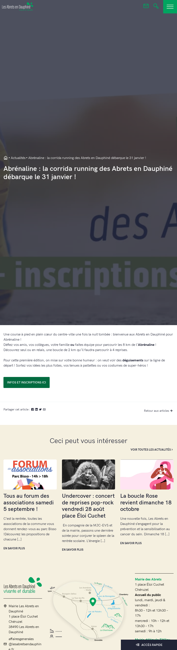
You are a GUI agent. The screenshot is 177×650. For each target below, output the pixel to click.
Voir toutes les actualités (151, 449)
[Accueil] (22, 585)
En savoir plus (14, 548)
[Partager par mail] (44, 409)
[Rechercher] (156, 7)
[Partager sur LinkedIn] (37, 409)
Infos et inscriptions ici (26, 382)
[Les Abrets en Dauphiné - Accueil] (5, 158)
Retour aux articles (156, 411)
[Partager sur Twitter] (41, 409)
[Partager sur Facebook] (33, 409)
